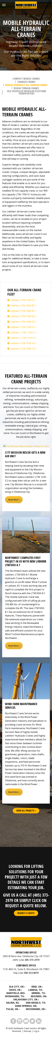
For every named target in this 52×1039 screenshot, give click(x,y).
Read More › (14, 499)
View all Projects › (26, 810)
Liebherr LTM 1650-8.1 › (23, 305)
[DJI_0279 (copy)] (26, 535)
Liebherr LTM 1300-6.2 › (23, 316)
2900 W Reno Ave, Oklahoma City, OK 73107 (26, 956)
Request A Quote (26, 913)
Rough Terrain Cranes (26, 88)
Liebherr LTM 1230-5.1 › (23, 327)
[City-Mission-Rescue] (26, 446)
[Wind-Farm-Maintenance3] (26, 681)
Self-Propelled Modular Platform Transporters (26, 92)
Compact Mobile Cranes (26, 78)
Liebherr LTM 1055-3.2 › (23, 348)
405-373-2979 (32, 959)
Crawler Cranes (26, 82)
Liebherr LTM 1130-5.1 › (23, 332)
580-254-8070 (31, 972)
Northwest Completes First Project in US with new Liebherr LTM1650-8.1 (25, 561)
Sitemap (27, 1031)
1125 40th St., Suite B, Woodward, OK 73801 (26, 969)
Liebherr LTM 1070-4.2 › (23, 343)
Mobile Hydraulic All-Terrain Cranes (26, 85)
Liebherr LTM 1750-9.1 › (23, 300)
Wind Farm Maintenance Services (21, 706)
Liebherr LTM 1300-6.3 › (23, 321)
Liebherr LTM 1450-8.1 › (23, 311)
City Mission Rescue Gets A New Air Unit (25, 454)
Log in (36, 1031)
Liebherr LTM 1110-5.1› (23, 337)
